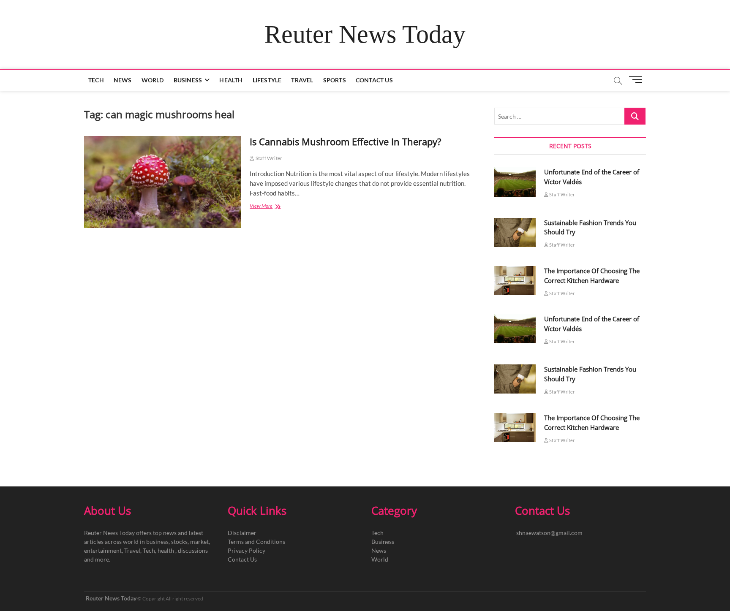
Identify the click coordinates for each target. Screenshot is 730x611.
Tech (96, 80)
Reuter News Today (365, 34)
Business (188, 80)
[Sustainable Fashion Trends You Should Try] (515, 232)
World (153, 80)
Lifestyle (267, 80)
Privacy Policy (246, 550)
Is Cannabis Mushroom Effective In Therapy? (347, 141)
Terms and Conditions (256, 541)
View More (272, 206)
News (123, 80)
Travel (302, 80)
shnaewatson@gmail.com (549, 532)
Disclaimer (242, 532)
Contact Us (374, 80)
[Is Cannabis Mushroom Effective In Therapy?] (162, 182)
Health (230, 80)
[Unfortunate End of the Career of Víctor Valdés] (515, 181)
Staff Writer (268, 158)
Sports (334, 80)
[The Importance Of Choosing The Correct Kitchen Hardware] (515, 280)
